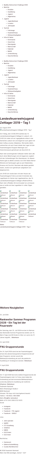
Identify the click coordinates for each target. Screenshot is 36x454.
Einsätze (10, 9)
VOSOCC (7, 428)
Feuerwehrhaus (13, 33)
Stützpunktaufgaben (14, 35)
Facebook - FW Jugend (11, 411)
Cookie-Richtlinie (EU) (11, 447)
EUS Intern (7, 435)
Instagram (7, 406)
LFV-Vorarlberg (9, 425)
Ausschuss (11, 42)
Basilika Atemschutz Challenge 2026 (16, 5)
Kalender (10, 49)
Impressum (7, 442)
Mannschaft (12, 46)
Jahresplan (11, 26)
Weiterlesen (15, 337)
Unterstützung (12, 53)
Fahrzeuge (11, 30)
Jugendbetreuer (13, 21)
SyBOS (6, 423)
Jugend (10, 14)
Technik (6, 28)
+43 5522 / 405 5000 (13, 396)
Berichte (6, 7)
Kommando (11, 40)
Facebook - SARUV (10, 413)
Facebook (7, 409)
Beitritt (10, 51)
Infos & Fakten (8, 37)
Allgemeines (12, 16)
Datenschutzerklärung (11, 444)
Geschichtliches (13, 56)
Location (10, 23)
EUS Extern (7, 432)
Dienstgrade (12, 44)
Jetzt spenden (8, 421)
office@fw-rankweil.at (10, 398)
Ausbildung (11, 12)
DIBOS (6, 430)
